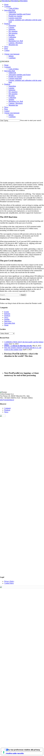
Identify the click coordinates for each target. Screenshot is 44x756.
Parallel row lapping (15, 76)
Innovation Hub (9, 71)
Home (6, 65)
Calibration (12, 97)
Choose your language (11, 113)
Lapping (11, 88)
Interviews (7, 321)
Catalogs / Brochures (16, 103)
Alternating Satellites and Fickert (20, 75)
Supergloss (12, 86)
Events (6, 312)
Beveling (12, 96)
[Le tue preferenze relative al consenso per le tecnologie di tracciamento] (4, 752)
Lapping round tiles (15, 78)
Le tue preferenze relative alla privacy (24, 750)
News (6, 107)
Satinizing (12, 90)
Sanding (11, 99)
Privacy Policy (9, 581)
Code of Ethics (14, 69)
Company (7, 67)
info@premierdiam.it (7, 400)
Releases (7, 314)
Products (7, 84)
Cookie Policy (9, 583)
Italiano (11, 115)
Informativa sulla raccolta (13, 753)
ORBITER (12, 73)
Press (6, 109)
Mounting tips (13, 105)
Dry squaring (13, 92)
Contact (7, 111)
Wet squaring (13, 94)
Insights (7, 319)
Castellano (12, 117)
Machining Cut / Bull (16, 101)
